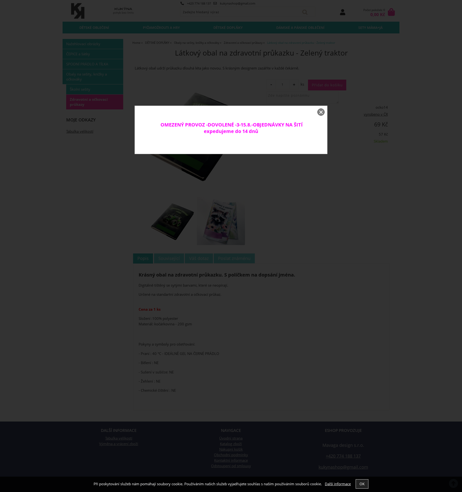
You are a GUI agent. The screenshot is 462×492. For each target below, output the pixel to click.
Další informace (338, 483)
